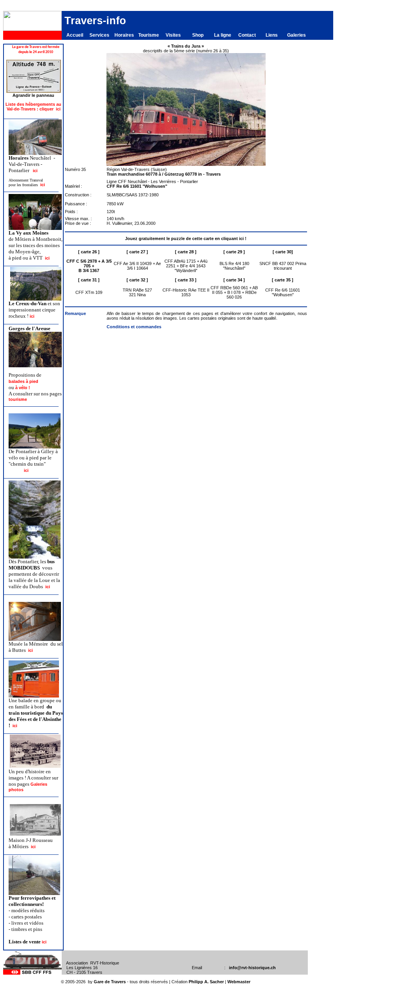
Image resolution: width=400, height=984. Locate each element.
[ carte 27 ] (137, 251)
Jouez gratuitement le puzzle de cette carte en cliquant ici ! (185, 238)
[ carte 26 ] (89, 251)
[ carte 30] (283, 251)
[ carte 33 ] (185, 280)
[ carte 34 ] (234, 280)
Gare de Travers (110, 981)
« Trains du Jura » (186, 46)
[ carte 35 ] (282, 280)
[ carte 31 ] (89, 280)
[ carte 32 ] (137, 280)
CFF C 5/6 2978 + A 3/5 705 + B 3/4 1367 (89, 266)
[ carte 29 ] (234, 251)
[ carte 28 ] (185, 251)
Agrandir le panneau (33, 95)
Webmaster (238, 981)
